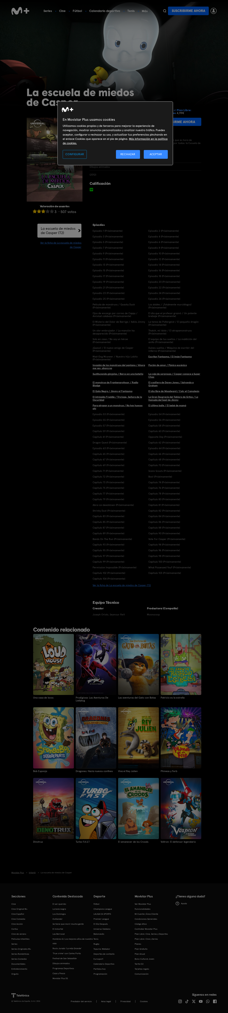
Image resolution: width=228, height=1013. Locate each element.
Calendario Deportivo (104, 964)
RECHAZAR (127, 154)
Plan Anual (140, 954)
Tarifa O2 (139, 964)
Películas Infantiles (20, 939)
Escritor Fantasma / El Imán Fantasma (170, 356)
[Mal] (39, 211)
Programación (100, 974)
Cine (62, 11)
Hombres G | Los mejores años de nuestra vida (73, 941)
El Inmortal (58, 929)
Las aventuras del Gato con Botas (137, 697)
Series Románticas (20, 954)
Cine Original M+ (19, 909)
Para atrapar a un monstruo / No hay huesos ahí (117, 407)
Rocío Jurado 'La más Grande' (67, 948)
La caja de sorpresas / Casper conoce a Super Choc (174, 375)
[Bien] (48, 211)
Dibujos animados (61, 963)
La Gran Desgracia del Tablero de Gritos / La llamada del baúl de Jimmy (173, 398)
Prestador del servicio (81, 1001)
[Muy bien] (52, 211)
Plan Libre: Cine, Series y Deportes (151, 934)
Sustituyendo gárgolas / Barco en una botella (118, 373)
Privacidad (125, 1001)
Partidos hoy (99, 969)
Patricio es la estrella (173, 697)
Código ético (141, 924)
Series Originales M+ (21, 949)
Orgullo (15, 974)
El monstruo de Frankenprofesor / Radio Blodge (115, 384)
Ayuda (184, 903)
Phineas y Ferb (169, 771)
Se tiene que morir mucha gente (68, 924)
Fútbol (77, 11)
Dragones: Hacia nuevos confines (94, 771)
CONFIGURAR (74, 154)
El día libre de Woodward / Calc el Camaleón (173, 391)
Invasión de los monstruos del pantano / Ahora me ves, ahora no (119, 367)
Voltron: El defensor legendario (178, 841)
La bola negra (59, 909)
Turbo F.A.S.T (83, 841)
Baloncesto (99, 934)
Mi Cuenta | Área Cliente (146, 914)
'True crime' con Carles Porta (67, 953)
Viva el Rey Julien (128, 771)
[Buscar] (164, 10)
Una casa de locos (43, 697)
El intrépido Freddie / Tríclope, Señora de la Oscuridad (117, 398)
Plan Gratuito (141, 949)
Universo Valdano (102, 929)
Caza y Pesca (59, 973)
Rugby (96, 944)
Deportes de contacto (104, 954)
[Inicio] (20, 11)
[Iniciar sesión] (214, 11)
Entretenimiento (19, 969)
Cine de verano (18, 934)
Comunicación (142, 974)
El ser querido (59, 904)
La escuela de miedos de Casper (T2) (58, 230)
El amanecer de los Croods (133, 841)
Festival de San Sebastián (65, 958)
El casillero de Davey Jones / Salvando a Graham (171, 384)
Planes (138, 944)
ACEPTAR (156, 154)
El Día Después (101, 924)
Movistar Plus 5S (60, 978)
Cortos (14, 929)
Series (47, 11)
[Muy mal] (35, 211)
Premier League (101, 919)
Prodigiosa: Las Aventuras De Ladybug (92, 699)
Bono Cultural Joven (144, 959)
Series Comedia (19, 959)
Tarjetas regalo (142, 969)
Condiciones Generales (146, 919)
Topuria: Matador (102, 949)
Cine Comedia (18, 919)
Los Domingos (59, 914)
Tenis (131, 11)
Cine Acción (17, 924)
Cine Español (17, 914)
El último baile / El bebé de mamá (167, 405)
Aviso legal (106, 1001)
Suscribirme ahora (188, 11)
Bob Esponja (40, 771)
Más (145, 11)
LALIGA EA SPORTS (102, 914)
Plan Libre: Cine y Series (146, 939)
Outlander (58, 919)
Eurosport (98, 959)
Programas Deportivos (63, 968)
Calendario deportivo (104, 11)
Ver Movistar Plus (143, 904)
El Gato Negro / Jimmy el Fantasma (112, 391)
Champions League (103, 909)
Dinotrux (38, 841)
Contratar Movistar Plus (146, 929)
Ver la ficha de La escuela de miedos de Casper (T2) (122, 585)
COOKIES (144, 1001)
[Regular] (43, 211)
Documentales (18, 964)
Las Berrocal (59, 934)
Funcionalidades (142, 909)
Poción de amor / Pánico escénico (167, 365)
